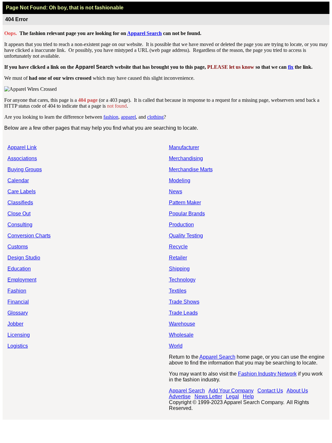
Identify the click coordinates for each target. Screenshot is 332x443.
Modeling (179, 180)
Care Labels (21, 191)
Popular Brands (187, 213)
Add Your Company (231, 390)
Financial (18, 302)
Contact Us (270, 390)
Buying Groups (24, 169)
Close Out (18, 213)
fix (290, 67)
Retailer (178, 257)
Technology (182, 279)
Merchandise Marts (191, 169)
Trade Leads (183, 313)
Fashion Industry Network (267, 374)
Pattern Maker (185, 202)
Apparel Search (144, 33)
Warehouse (182, 324)
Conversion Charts (29, 235)
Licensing (18, 335)
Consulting (19, 224)
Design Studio (23, 257)
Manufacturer (184, 147)
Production (181, 224)
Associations (22, 158)
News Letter (208, 396)
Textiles (177, 290)
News (175, 191)
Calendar (18, 180)
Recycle (178, 246)
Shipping (179, 268)
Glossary (17, 313)
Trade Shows (184, 302)
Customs (17, 246)
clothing (155, 117)
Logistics (17, 346)
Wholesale (181, 335)
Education (19, 268)
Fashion (16, 290)
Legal (232, 396)
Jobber (15, 324)
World (176, 346)
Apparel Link (22, 147)
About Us (297, 390)
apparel (128, 117)
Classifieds (20, 202)
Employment (21, 279)
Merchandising (186, 158)
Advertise (180, 396)
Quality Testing (186, 235)
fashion (110, 117)
